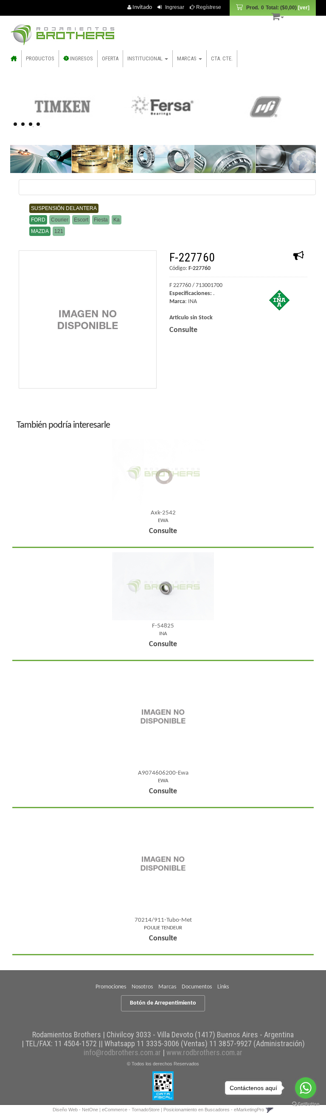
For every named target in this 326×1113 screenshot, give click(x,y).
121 (58, 231)
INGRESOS (81, 58)
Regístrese (208, 7)
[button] (277, 15)
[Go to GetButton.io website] (305, 1104)
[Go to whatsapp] (305, 1088)
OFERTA (110, 58)
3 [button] (33, 126)
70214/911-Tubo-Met (163, 920)
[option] (61, 106)
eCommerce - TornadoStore (131, 1109)
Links (223, 987)
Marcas (167, 987)
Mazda (40, 231)
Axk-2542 (163, 513)
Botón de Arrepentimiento (163, 1003)
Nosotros (142, 987)
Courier (59, 220)
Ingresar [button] (174, 7)
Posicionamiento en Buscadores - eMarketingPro (213, 1109)
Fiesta (101, 220)
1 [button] (18, 126)
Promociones (111, 987)
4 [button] (41, 126)
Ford (38, 220)
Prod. (271, 8)
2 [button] (25, 126)
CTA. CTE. (222, 58)
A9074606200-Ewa (163, 773)
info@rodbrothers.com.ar (122, 1052)
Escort (81, 220)
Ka (116, 220)
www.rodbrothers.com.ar (204, 1052)
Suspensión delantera (64, 208)
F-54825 (163, 626)
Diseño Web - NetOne (75, 1109)
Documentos (197, 987)
